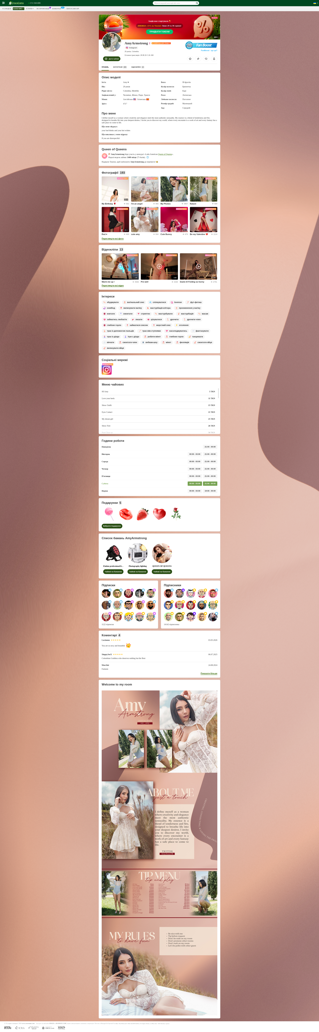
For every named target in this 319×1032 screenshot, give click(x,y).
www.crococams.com (28, 1023)
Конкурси (56, 9)
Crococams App (72, 9)
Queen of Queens (165, 154)
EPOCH (51, 1023)
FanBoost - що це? (209, 50)
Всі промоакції (43, 9)
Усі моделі (6, 9)
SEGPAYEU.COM (61, 1023)
